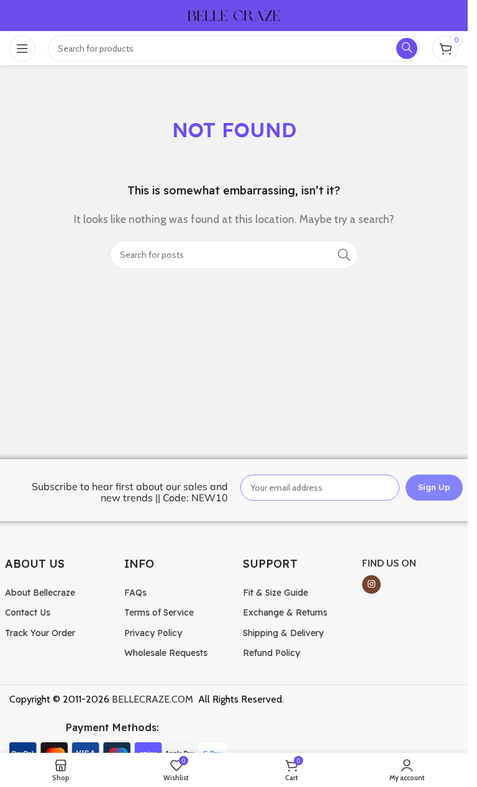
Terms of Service (159, 612)
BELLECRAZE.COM (152, 699)
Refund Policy (271, 652)
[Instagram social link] (371, 584)
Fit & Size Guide (275, 592)
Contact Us (27, 612)
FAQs (135, 592)
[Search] (344, 254)
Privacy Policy (153, 633)
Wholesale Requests (165, 652)
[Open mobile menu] (22, 48)
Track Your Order (40, 633)
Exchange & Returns (285, 612)
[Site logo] (234, 14)
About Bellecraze (40, 592)
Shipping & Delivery (283, 633)
